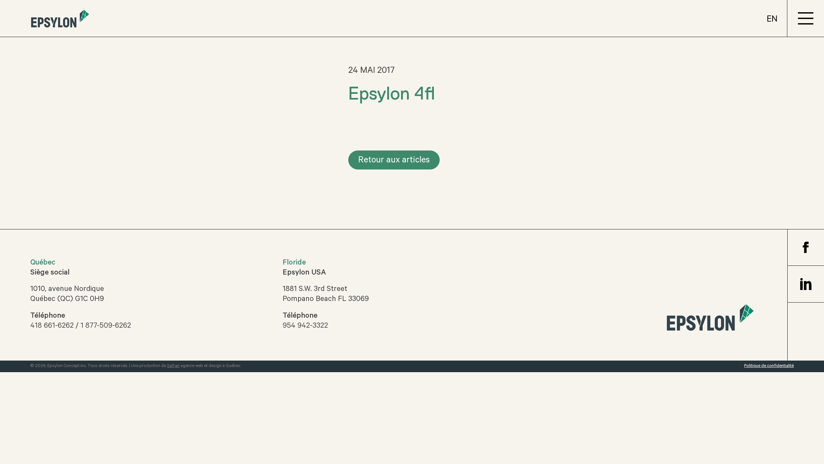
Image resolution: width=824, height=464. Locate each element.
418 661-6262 (52, 326)
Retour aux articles (394, 161)
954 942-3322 (305, 326)
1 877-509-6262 (105, 326)
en (772, 20)
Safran (173, 366)
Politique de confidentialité (769, 366)
